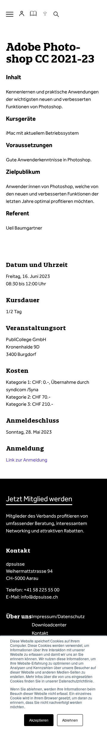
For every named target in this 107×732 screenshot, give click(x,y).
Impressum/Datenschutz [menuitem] (58, 616)
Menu (9, 14)
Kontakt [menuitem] (40, 633)
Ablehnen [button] (70, 720)
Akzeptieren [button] (38, 720)
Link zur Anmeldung (26, 460)
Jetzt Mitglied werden (39, 499)
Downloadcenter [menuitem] (49, 625)
